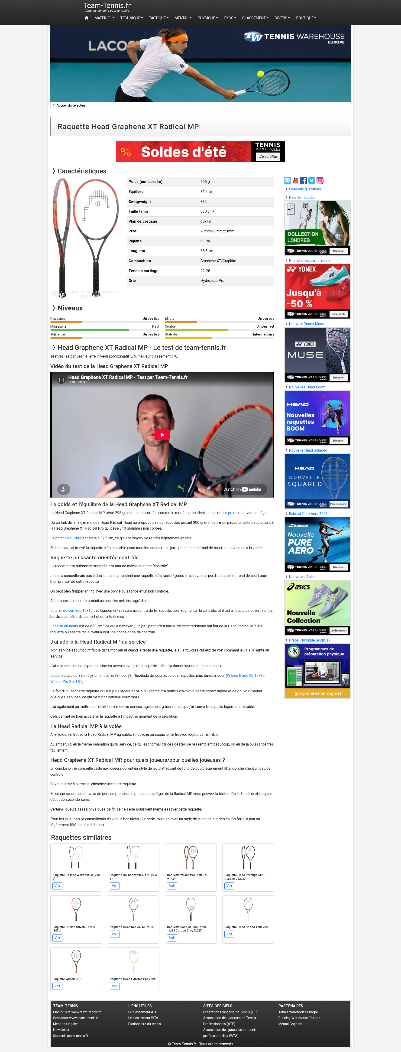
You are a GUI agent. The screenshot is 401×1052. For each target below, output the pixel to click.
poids (232, 513)
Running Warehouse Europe (299, 1018)
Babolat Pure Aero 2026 (308, 513)
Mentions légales (65, 1024)
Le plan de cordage (65, 610)
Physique (206, 18)
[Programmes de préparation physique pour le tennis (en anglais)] (317, 670)
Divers (281, 18)
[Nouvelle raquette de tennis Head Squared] (317, 481)
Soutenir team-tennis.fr (70, 1036)
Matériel (103, 18)
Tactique (157, 18)
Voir (57, 886)
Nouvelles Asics (302, 577)
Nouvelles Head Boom (307, 387)
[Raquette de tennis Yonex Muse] (317, 354)
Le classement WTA (143, 1018)
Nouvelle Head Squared (308, 450)
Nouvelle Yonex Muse (306, 324)
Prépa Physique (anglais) (309, 640)
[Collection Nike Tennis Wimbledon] (317, 228)
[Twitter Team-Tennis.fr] (312, 180)
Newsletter (61, 1030)
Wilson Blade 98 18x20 (246, 675)
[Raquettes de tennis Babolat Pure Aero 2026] (317, 544)
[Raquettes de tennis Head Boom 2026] (317, 418)
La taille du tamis (64, 626)
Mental (182, 18)
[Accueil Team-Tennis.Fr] (107, 7)
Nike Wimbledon (302, 197)
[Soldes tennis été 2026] (200, 151)
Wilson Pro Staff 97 (66, 681)
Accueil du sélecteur (71, 105)
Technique (130, 18)
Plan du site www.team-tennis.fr (77, 1012)
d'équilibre (73, 538)
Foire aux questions (305, 189)
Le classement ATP (142, 1012)
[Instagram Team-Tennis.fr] (321, 180)
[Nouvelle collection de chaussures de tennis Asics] (317, 607)
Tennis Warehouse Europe (298, 1012)
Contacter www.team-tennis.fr (76, 1018)
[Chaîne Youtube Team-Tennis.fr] (296, 180)
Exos (228, 18)
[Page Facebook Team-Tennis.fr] (304, 180)
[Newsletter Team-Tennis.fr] (288, 180)
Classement (254, 18)
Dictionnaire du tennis (144, 1024)
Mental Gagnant (290, 1024)
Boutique (305, 18)
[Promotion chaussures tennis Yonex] (317, 291)
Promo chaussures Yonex (309, 260)
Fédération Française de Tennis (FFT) (231, 1012)
